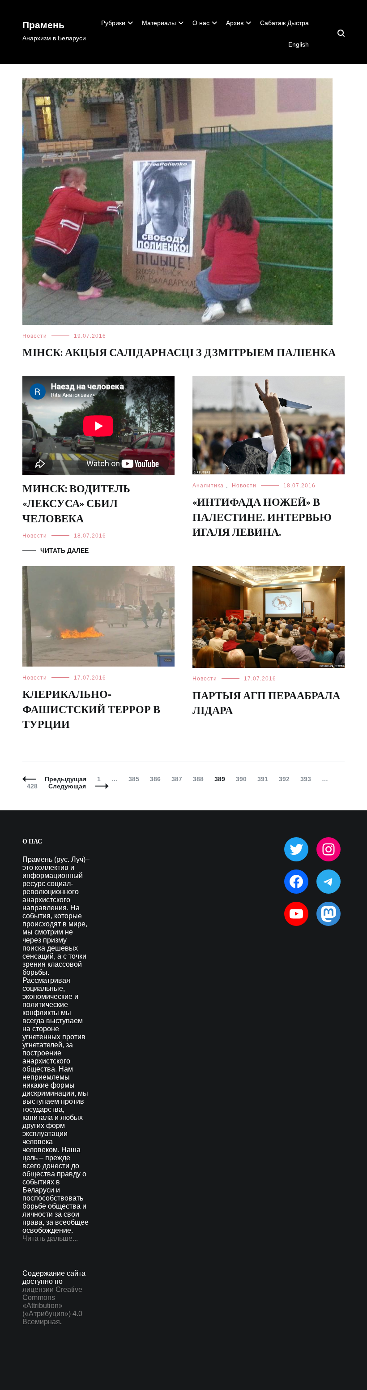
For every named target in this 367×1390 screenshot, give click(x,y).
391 (265, 779)
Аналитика (208, 485)
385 (136, 779)
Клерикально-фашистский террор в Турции (91, 710)
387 (179, 779)
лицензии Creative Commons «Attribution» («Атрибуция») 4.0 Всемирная (52, 1305)
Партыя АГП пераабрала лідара (266, 704)
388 (200, 779)
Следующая (67, 786)
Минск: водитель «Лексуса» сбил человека (76, 504)
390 (243, 779)
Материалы (159, 22)
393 (308, 779)
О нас (200, 22)
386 (157, 779)
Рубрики (113, 22)
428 (34, 786)
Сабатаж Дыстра (284, 22)
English (298, 44)
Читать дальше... (50, 1238)
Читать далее (64, 550)
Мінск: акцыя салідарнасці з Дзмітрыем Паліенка (179, 353)
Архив (234, 22)
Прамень (43, 25)
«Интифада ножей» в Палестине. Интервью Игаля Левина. (262, 518)
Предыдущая (65, 779)
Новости (34, 336)
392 (286, 779)
